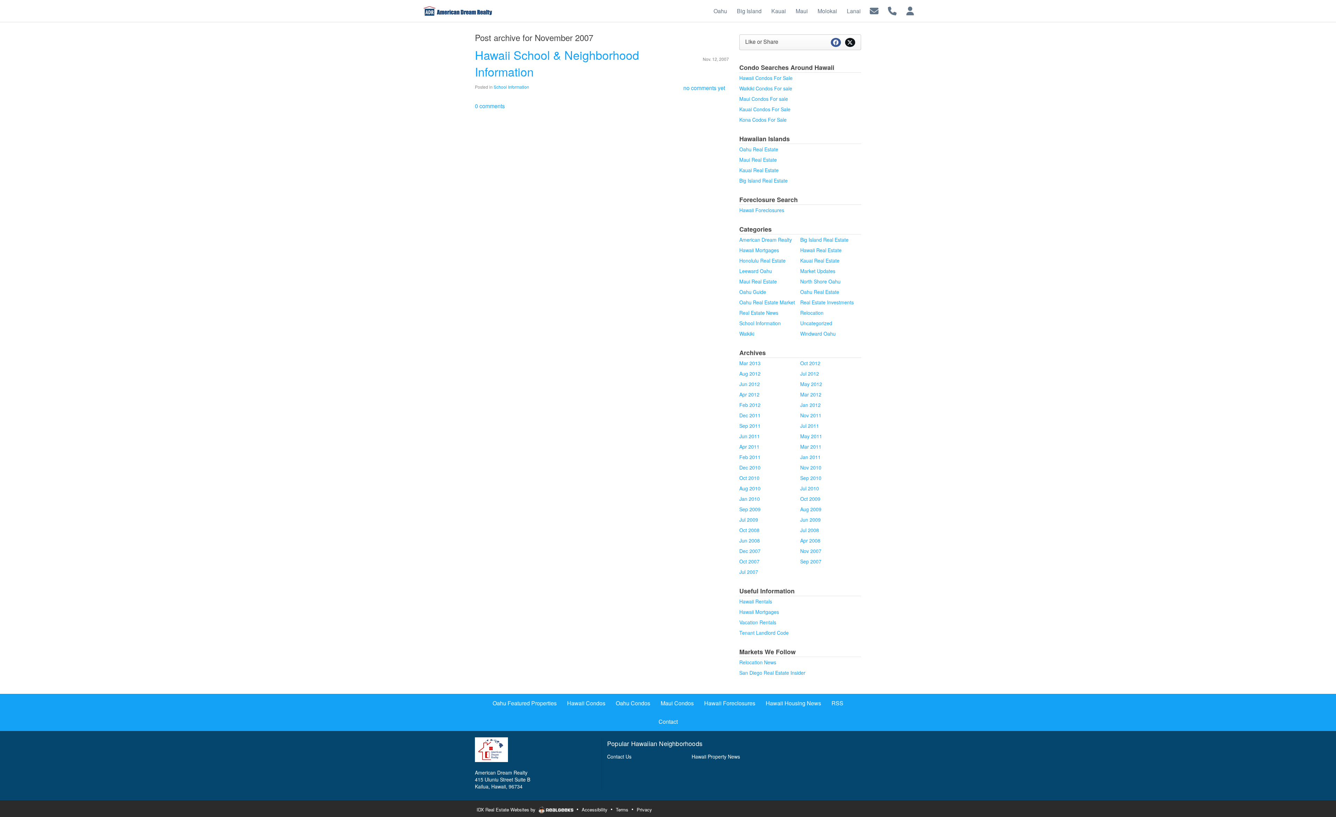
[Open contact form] (874, 10)
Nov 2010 (810, 467)
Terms (622, 809)
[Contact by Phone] (892, 10)
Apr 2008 (810, 540)
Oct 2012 (810, 363)
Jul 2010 (809, 488)
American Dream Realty (765, 239)
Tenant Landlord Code (764, 632)
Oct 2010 (749, 477)
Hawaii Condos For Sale (766, 77)
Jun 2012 (749, 384)
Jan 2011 (810, 457)
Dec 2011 (750, 415)
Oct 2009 (810, 498)
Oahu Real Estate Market (767, 302)
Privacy (644, 809)
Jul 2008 (809, 530)
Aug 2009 (810, 509)
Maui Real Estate (758, 159)
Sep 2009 (750, 509)
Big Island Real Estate (763, 180)
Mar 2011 (810, 446)
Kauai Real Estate (759, 170)
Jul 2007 (748, 571)
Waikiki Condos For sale (765, 88)
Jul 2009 (748, 519)
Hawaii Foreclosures (761, 210)
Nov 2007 (810, 550)
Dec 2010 (750, 467)
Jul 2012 (809, 373)
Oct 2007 (749, 561)
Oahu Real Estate (758, 149)
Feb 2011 (750, 457)
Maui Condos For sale (763, 98)
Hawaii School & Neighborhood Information (557, 63)
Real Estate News (758, 312)
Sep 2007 (810, 561)
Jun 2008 (749, 540)
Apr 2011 (749, 446)
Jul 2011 (809, 425)
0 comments (490, 106)
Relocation (812, 312)
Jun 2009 (810, 519)
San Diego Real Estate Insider (772, 672)
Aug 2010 (750, 488)
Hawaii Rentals (755, 601)
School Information (511, 87)
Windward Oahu (818, 333)
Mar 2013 (750, 363)
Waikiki (746, 333)
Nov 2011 (810, 415)
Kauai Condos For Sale (764, 109)
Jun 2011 (749, 436)
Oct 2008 (749, 530)
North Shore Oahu (820, 281)
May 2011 (811, 436)
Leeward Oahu (755, 270)
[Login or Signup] (910, 10)
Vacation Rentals (757, 622)
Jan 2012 (810, 404)
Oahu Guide (752, 291)
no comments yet (704, 88)
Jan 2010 (749, 498)
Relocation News (757, 662)
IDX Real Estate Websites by (507, 809)
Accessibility (594, 809)
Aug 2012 (750, 373)
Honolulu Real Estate (762, 260)
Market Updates (817, 270)
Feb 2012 (750, 404)
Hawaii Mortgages (759, 250)
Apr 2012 (749, 394)
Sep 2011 (750, 425)
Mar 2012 (810, 394)
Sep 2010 (810, 477)
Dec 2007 (750, 550)
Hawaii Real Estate (821, 250)
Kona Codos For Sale (763, 119)
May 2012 (811, 384)
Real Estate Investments (827, 302)
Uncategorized (816, 323)
